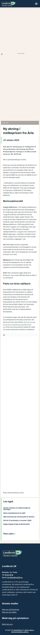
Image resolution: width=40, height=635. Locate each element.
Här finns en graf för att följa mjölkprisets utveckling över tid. (19, 324)
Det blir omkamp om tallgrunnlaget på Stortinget (16, 508)
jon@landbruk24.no (15, 578)
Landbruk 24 (11, 3)
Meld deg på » (7, 624)
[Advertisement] (20, 31)
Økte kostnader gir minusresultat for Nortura (18, 517)
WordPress (17, 630)
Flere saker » (9, 534)
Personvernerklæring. (20, 632)
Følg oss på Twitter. (9, 612)
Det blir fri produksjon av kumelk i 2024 (17, 520)
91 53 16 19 (9, 575)
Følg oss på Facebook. (10, 610)
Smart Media (29, 630)
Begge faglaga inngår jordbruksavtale (16, 524)
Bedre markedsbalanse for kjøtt (14, 513)
